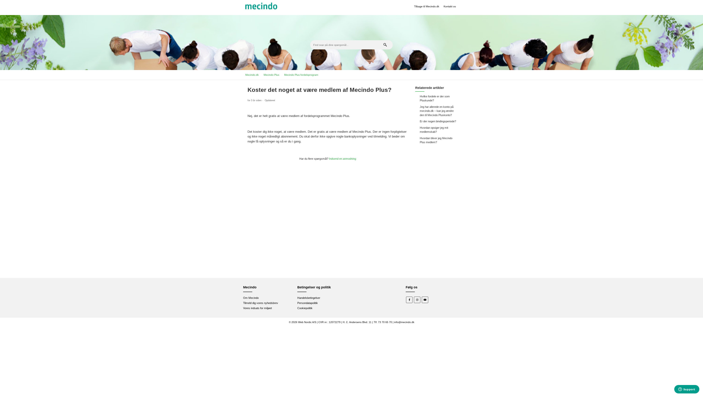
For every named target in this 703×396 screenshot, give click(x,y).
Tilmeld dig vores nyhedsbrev (260, 303)
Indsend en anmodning (342, 158)
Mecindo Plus (271, 74)
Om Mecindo (251, 297)
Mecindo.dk (252, 74)
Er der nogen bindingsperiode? (438, 121)
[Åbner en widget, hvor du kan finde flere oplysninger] (686, 389)
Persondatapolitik (307, 303)
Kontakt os (450, 6)
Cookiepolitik (305, 308)
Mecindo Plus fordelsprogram (301, 74)
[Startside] (261, 8)
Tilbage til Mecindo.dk (426, 6)
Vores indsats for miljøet (257, 308)
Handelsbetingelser (308, 297)
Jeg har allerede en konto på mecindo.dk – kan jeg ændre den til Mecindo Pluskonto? (437, 111)
